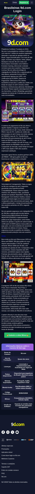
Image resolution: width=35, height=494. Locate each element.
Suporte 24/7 (5, 467)
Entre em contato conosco (10, 470)
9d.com (3, 476)
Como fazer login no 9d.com (10, 455)
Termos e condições (8, 464)
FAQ (2, 473)
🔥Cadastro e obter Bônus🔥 (17, 335)
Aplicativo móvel (6, 452)
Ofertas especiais (7, 446)
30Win (3, 236)
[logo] (5, 2)
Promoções (5, 449)
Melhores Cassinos (7, 459)
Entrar (15, 2)
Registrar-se (24, 2)
